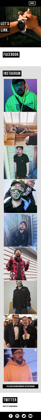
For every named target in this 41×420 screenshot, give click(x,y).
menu (32, 3)
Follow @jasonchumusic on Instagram (21, 386)
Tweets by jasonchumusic (10, 406)
